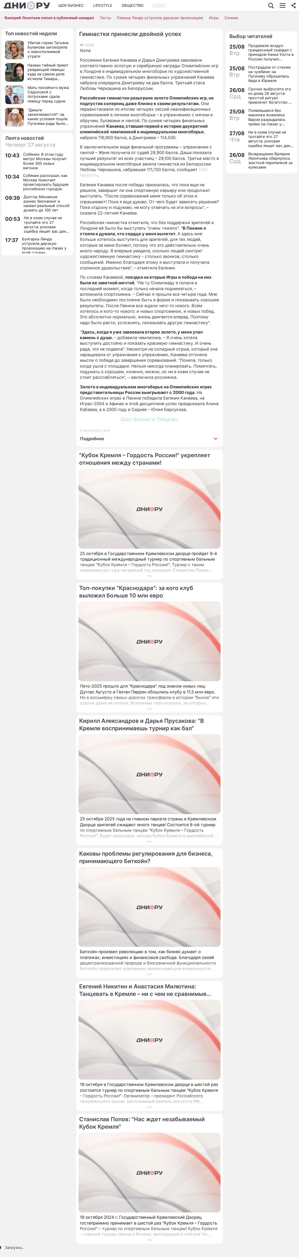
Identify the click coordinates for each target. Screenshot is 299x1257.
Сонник (231, 17)
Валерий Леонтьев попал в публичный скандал (49, 17)
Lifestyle (102, 5)
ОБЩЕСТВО (132, 5)
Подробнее (92, 438)
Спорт (159, 5)
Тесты (105, 17)
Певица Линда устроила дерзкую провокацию (160, 17)
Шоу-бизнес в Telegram (149, 419)
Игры (214, 17)
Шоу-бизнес (71, 5)
